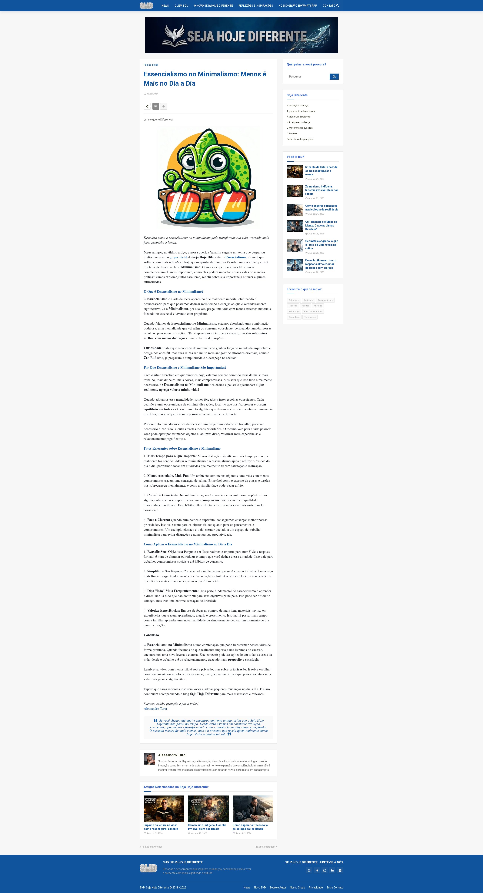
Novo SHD (260, 887)
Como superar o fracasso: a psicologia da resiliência (250, 827)
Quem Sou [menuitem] (181, 5)
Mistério (318, 306)
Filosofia (293, 306)
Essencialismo (235, 257)
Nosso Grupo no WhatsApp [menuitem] (298, 5)
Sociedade (294, 317)
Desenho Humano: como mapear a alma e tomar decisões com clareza (320, 264)
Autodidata (294, 300)
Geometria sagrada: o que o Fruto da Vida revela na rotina (321, 245)
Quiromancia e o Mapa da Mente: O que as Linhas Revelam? (321, 225)
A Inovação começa (297, 105)
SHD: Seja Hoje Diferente (154, 887)
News (247, 887)
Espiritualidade (325, 300)
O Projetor (292, 133)
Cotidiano (308, 300)
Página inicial (151, 64)
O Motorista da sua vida (300, 127)
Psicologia (294, 311)
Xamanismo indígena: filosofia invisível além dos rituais (207, 827)
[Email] (155, 106)
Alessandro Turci (155, 708)
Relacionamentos (313, 311)
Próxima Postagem (265, 846)
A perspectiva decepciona (301, 111)
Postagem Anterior (152, 846)
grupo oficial (178, 257)
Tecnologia (310, 317)
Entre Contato (335, 887)
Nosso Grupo (297, 887)
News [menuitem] (165, 5)
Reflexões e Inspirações (300, 139)
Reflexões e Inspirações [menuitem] (255, 5)
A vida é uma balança (298, 116)
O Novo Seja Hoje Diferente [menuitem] (213, 5)
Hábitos (305, 306)
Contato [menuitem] (329, 5)
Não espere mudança (298, 122)
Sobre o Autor (278, 887)
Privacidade (316, 887)
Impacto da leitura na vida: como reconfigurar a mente (161, 827)
